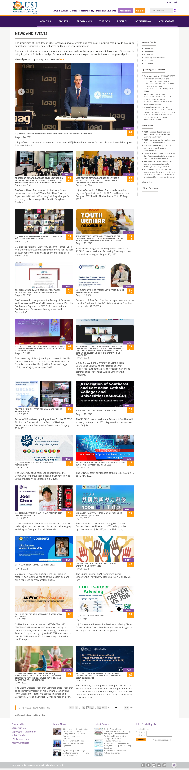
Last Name (141, 735)
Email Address (143, 729)
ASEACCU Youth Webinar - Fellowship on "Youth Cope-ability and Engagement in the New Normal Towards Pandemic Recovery (99, 238)
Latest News (149, 48)
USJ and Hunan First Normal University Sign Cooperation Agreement (73, 743)
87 (92, 707)
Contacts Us (17, 724)
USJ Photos (148, 63)
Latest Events (149, 51)
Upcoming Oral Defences (154, 57)
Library (73, 10)
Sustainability (86, 10)
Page (110, 708)
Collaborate (166, 21)
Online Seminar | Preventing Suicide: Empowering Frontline (96, 564)
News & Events (60, 10)
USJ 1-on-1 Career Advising (90, 615)
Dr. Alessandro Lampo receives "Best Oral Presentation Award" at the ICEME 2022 (37, 291)
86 (88, 707)
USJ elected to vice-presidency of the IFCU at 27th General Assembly (100, 291)
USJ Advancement (20, 739)
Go (126, 708)
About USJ (45, 21)
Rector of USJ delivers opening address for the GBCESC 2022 (38, 410)
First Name (141, 732)
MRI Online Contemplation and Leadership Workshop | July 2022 (99, 514)
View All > (147, 182)
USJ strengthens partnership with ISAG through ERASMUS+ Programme (53, 133)
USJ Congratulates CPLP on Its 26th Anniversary (34, 463)
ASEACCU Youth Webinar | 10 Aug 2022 (96, 410)
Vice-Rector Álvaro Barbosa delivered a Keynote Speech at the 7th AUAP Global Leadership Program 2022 (97, 180)
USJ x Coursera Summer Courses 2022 (35, 564)
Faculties (64, 21)
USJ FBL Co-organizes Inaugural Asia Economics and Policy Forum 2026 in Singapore (76, 752)
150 (99, 707)
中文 (175, 2)
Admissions (125, 10)
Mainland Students (106, 10)
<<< (71, 707)
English (169, 2)
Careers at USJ (18, 727)
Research (122, 21)
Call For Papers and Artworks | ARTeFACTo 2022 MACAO (38, 615)
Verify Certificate (20, 742)
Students (104, 21)
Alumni (140, 10)
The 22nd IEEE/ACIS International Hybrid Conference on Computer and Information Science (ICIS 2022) (99, 675)
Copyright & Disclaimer (23, 731)
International (143, 21)
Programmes (84, 21)
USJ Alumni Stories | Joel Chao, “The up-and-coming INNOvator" (39, 514)
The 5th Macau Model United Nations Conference (115, 751)
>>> (104, 707)
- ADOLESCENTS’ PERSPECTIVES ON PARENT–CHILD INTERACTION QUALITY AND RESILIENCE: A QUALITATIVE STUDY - (158, 99)
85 (83, 707)
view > (160, 137)
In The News (149, 54)
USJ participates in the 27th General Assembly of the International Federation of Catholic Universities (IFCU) (40, 348)
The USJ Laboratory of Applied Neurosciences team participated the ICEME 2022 (100, 463)
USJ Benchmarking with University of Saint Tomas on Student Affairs (38, 237)
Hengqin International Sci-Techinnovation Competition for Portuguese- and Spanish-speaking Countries (117, 744)
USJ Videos (148, 60)
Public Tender (18, 735)
